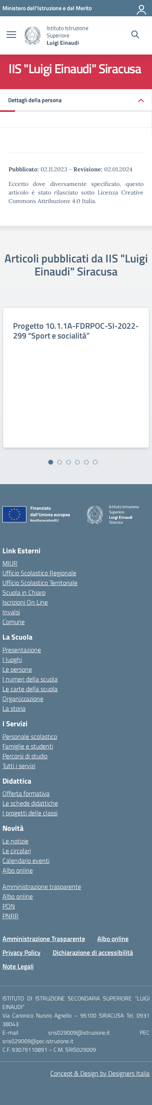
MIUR (9, 563)
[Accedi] (142, 8)
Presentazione (21, 650)
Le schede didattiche (30, 803)
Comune (13, 622)
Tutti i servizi (18, 766)
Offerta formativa (25, 793)
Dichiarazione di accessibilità (93, 952)
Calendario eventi (25, 860)
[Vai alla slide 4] (77, 462)
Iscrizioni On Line (25, 602)
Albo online (17, 870)
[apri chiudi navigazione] (11, 35)
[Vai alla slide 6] (95, 462)
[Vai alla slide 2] (59, 462)
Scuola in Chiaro (23, 592)
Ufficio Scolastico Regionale (39, 573)
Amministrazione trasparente (41, 886)
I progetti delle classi (30, 813)
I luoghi (12, 659)
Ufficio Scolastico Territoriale (39, 582)
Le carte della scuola (30, 689)
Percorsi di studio (24, 756)
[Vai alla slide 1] (50, 462)
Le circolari (16, 851)
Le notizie (15, 841)
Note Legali (18, 966)
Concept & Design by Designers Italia (100, 1073)
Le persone (17, 669)
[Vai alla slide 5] (86, 462)
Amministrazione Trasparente (43, 938)
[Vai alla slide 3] (68, 462)
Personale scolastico (29, 736)
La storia (14, 708)
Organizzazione (22, 698)
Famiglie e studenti (27, 746)
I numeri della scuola (30, 679)
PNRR (10, 916)
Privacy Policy (21, 952)
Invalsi (11, 612)
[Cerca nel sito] (135, 35)
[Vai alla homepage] (32, 35)
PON (8, 906)
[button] (76, 101)
